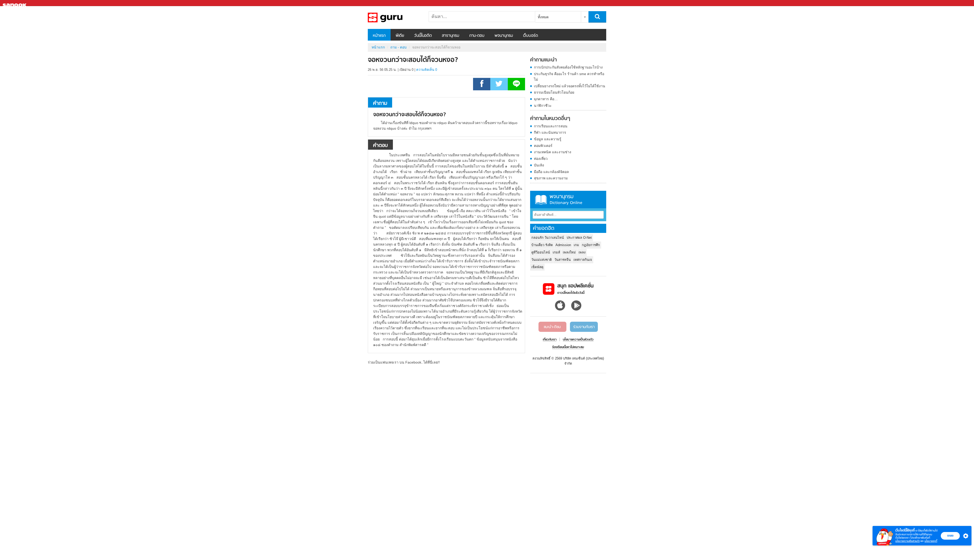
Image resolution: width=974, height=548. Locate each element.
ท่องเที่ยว (541, 159)
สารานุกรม (450, 35)
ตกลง (950, 535)
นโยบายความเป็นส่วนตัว (907, 541)
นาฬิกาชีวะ (543, 106)
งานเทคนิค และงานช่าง (552, 152)
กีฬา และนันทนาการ (550, 132)
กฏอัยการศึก (591, 245)
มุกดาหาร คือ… (546, 99)
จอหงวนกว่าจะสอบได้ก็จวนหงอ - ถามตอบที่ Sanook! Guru (394, 17)
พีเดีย (400, 35)
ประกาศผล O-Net (579, 237)
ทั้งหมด (543, 17)
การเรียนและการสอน (550, 126)
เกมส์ (556, 252)
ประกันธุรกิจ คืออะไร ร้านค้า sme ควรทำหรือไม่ (569, 76)
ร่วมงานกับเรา (584, 327)
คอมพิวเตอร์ (543, 146)
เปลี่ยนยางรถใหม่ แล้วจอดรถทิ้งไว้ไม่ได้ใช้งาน (569, 86)
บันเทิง (539, 165)
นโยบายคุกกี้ (931, 541)
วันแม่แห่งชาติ (541, 260)
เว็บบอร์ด (530, 35)
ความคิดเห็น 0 (426, 70)
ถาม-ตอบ (476, 35)
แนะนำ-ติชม (552, 327)
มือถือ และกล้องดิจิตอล (551, 172)
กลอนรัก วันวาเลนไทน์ (547, 237)
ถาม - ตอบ (398, 47)
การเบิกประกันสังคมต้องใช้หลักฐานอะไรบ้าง (568, 67)
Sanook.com (15, 3)
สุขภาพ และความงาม (551, 178)
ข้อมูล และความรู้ (547, 139)
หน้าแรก (379, 35)
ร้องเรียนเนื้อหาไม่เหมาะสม (568, 347)
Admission (563, 245)
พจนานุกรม (504, 35)
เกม (576, 245)
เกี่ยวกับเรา (549, 339)
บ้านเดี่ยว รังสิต (542, 245)
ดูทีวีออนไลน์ (540, 252)
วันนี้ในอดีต (423, 35)
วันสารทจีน (562, 260)
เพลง (582, 252)
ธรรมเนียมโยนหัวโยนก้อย (554, 92)
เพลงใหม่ (569, 252)
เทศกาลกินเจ (582, 260)
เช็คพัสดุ (537, 267)
